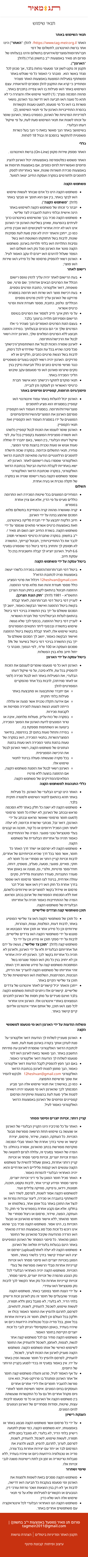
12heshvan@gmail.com (58, 579)
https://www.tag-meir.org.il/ (55, 42)
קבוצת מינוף (34, 1544)
